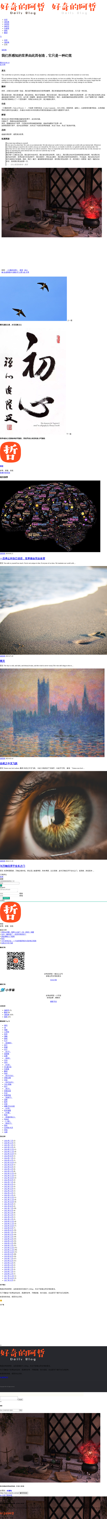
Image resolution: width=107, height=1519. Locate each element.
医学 (6, 1102)
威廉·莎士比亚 (9, 1106)
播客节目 (53, 1001)
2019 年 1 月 (8, 1269)
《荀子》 (7, 1089)
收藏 (14, 272)
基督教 (6, 1054)
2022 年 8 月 (8, 1180)
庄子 (6, 1049)
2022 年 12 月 (9, 1173)
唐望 (21, 270)
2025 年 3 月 (8, 1147)
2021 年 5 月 (8, 1213)
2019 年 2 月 (8, 1267)
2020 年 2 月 (8, 1243)
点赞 (21, 272)
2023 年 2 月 (8, 1171)
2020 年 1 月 (8, 1245)
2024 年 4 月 (8, 1160)
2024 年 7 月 (8, 1158)
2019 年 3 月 (8, 1265)
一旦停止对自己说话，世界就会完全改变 (22, 558)
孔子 (6, 1041)
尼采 (6, 1080)
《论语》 (7, 1065)
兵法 (6, 1060)
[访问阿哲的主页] (10, 922)
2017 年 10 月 (9, 1278)
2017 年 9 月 (8, 1280)
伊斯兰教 (7, 1078)
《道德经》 (8, 1043)
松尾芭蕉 (7, 1095)
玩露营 (6, 28)
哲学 (6, 1034)
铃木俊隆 (7, 1110)
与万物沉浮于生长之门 (12, 866)
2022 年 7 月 (8, 1182)
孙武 (6, 1073)
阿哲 (1, 466)
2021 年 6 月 (8, 1210)
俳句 (6, 1062)
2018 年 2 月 (8, 1274)
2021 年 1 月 (8, 1219)
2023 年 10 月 (9, 1162)
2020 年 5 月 (8, 1237)
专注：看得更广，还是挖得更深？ (13, 934)
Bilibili (6, 1119)
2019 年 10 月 (9, 1252)
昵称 (21, 893)
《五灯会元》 (9, 1082)
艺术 (6, 1093)
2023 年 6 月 (8, 1167)
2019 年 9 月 (8, 1254)
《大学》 (7, 1108)
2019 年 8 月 (8, 1256)
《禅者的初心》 (10, 1117)
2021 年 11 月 (9, 1199)
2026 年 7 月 (8, 1141)
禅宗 (6, 1025)
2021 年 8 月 (8, 1206)
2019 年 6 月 (8, 1261)
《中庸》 (7, 1113)
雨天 (2, 661)
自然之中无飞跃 (9, 763)
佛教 (6, 1036)
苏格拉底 (7, 1091)
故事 (6, 1056)
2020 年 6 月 (8, 1234)
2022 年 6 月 (8, 1184)
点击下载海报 (7, 1495)
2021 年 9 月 (8, 1204)
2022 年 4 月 (8, 1189)
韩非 (6, 1125)
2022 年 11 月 (9, 1175)
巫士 (26, 270)
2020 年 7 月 (8, 1232)
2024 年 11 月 (9, 1151)
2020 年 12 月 (9, 1221)
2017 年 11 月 (9, 1276)
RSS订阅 (53, 980)
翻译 (6, 33)
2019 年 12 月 (9, 1247)
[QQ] (3, 1377)
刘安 (6, 1104)
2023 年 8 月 (8, 1165)
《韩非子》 (8, 1123)
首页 (6, 20)
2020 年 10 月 (9, 1226)
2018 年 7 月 (8, 1271)
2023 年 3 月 (8, 1169)
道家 (6, 1099)
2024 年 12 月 (9, 1149)
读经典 (6, 22)
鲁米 (6, 1115)
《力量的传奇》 (12, 270)
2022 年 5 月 (8, 1186)
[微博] (1, 1377)
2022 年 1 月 (8, 1195)
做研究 (6, 26)
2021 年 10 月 (9, 1202)
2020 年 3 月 (8, 1241)
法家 (6, 1132)
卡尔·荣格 (7, 1084)
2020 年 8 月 (8, 1230)
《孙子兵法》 (9, 1075)
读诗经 (6, 24)
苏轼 (6, 1130)
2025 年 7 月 (8, 1145)
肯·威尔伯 (7, 1067)
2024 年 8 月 (8, 1156)
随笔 (6, 30)
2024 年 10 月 (9, 1154)
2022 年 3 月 (8, 1191)
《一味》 (7, 1121)
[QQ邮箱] (7, 1377)
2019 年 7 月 (8, 1258)
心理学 (6, 1032)
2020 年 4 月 (8, 1239)
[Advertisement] (53, 253)
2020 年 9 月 (8, 1228)
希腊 (6, 1047)
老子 (6, 1045)
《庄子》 (7, 1051)
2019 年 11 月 (9, 1250)
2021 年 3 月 (8, 1215)
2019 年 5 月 (8, 1263)
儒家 (6, 1030)
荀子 (6, 1086)
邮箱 (21, 896)
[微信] (5, 1377)
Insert (20, 1399)
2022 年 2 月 (8, 1193)
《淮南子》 (8, 1097)
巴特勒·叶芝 (8, 1128)
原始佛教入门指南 (8, 936)
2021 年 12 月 (9, 1197)
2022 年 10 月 (9, 1178)
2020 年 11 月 (9, 1223)
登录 (1, 877)
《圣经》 (7, 1058)
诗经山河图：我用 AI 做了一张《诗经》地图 (17, 932)
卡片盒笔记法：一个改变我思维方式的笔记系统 (18, 941)
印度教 (6, 1069)
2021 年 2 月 (8, 1217)
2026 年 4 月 (8, 1143)
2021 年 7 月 (8, 1208)
